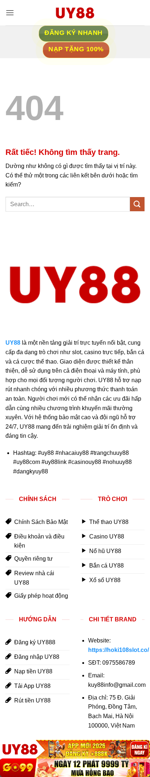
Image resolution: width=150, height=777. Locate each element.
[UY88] (75, 749)
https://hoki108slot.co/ (118, 650)
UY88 (12, 343)
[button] (9, 12)
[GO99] (75, 767)
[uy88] (75, 12)
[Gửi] (137, 204)
